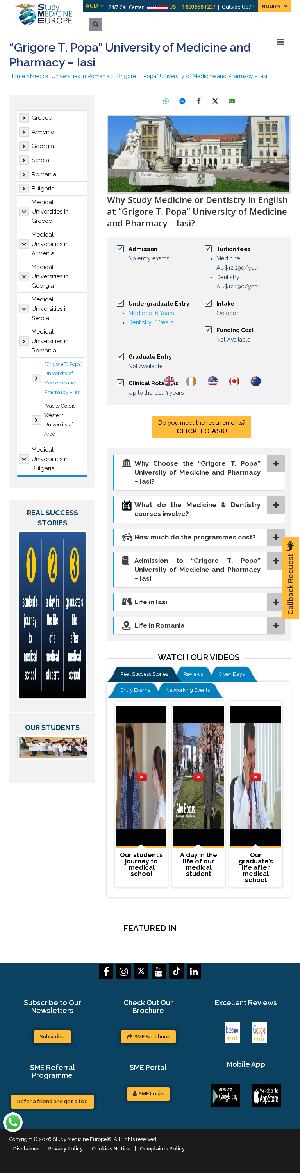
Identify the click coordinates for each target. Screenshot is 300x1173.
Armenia (43, 131)
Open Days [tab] (232, 674)
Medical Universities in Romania (50, 341)
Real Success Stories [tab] (144, 674)
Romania (44, 174)
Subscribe (52, 1037)
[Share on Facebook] (199, 101)
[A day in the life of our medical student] (198, 777)
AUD (92, 5)
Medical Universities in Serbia (50, 309)
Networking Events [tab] (188, 690)
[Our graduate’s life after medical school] (255, 777)
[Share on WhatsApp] (166, 101)
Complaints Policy (162, 1149)
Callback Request (290, 584)
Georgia (43, 146)
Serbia (40, 160)
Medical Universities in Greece (50, 211)
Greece (42, 117)
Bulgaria (43, 188)
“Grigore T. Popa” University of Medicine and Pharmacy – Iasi (63, 378)
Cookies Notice (111, 1149)
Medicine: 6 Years (151, 313)
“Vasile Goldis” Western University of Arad (60, 420)
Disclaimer (26, 1149)
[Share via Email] (231, 101)
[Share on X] (215, 101)
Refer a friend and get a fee (52, 1101)
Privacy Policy (65, 1149)
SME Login (151, 1093)
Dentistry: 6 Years (151, 322)
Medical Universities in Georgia (50, 276)
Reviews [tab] (193, 674)
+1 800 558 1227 (197, 6)
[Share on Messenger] (182, 101)
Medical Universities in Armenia (50, 244)
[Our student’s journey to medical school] (141, 777)
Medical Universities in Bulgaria (50, 459)
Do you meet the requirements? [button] (201, 427)
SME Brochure (152, 1037)
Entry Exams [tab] (135, 690)
